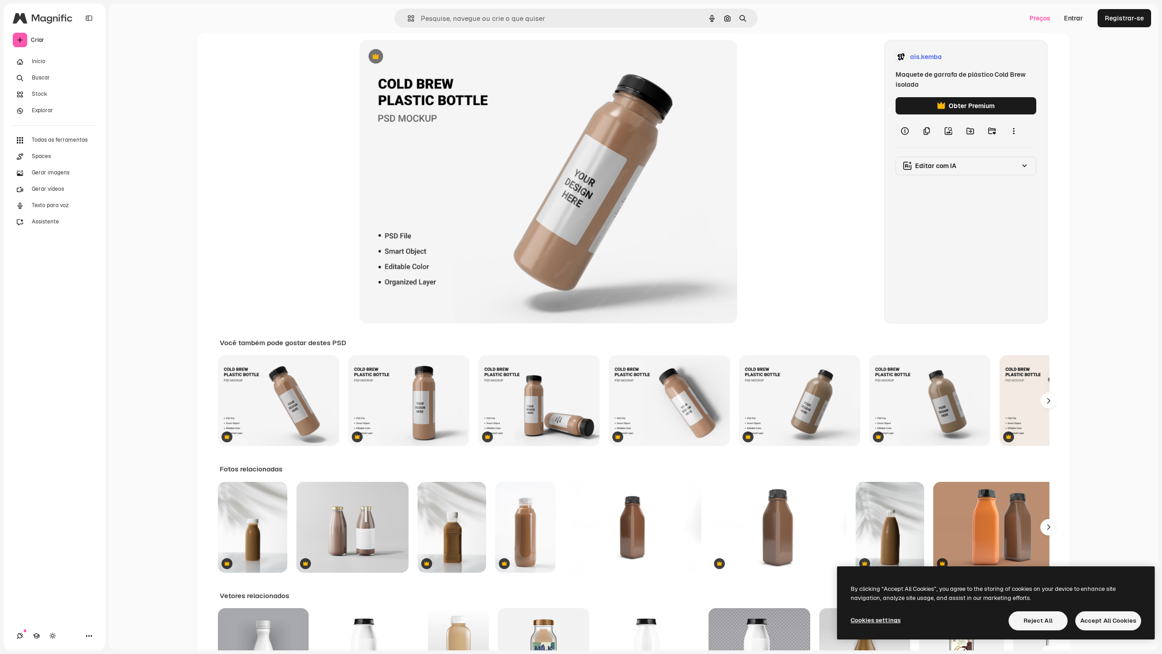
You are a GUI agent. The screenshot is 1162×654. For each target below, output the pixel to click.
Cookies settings (876, 620)
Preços (1039, 18)
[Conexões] (20, 636)
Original (417, 57)
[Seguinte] (1048, 400)
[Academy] (36, 636)
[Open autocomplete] (407, 18)
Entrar (1073, 18)
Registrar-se (1124, 18)
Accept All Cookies (1108, 620)
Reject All (1038, 620)
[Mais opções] (1013, 131)
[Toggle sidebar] (89, 18)
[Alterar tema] (52, 636)
